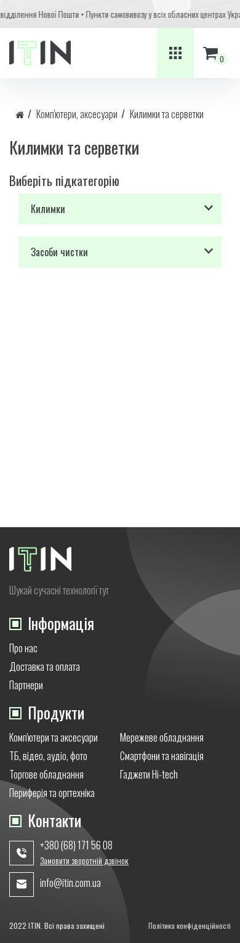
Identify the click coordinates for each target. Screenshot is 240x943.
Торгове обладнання (46, 774)
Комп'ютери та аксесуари (53, 737)
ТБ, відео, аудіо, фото (48, 755)
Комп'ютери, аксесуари (77, 114)
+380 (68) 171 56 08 (76, 845)
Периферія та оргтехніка (52, 792)
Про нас (23, 648)
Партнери (26, 685)
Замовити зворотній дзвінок (84, 860)
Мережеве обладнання (162, 737)
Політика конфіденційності (189, 925)
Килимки (48, 208)
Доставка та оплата (44, 666)
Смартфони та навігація (162, 755)
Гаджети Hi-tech (149, 774)
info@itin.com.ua (70, 882)
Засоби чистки (59, 252)
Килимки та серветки (167, 114)
